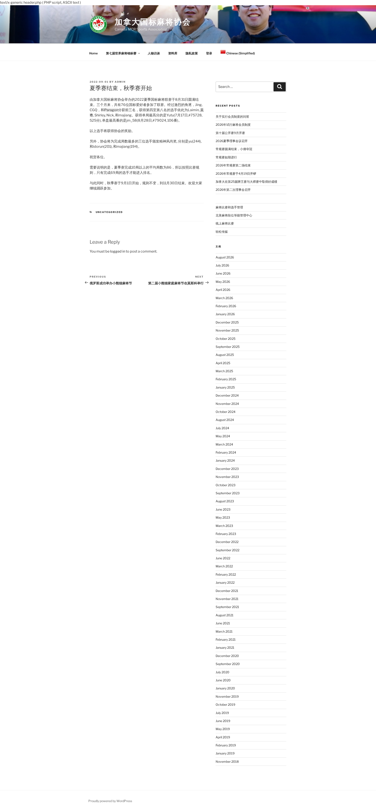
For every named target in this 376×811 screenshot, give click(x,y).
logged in (117, 251)
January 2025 (225, 387)
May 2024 (223, 436)
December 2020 (227, 656)
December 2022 (227, 542)
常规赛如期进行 (226, 157)
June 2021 (223, 623)
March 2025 (224, 371)
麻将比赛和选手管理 (229, 207)
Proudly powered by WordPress (110, 801)
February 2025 (226, 379)
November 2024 (227, 404)
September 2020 (228, 664)
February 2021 (226, 639)
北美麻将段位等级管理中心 (234, 215)
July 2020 (222, 672)
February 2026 (226, 306)
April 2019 (223, 737)
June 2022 (223, 558)
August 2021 (224, 615)
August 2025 (225, 355)
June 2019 (223, 721)
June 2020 (223, 680)
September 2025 (228, 347)
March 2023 (224, 526)
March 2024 (224, 444)
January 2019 (225, 753)
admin (120, 81)
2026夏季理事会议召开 (232, 141)
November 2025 (227, 330)
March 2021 (224, 631)
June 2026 (223, 273)
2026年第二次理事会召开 (233, 189)
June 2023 (223, 509)
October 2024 (225, 412)
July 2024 (222, 428)
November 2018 (227, 761)
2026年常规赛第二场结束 (233, 165)
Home (93, 53)
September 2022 (227, 550)
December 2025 (227, 322)
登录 (209, 53)
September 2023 (228, 493)
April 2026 (223, 290)
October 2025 (225, 338)
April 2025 (223, 363)
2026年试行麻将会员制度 (233, 124)
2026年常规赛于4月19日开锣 (236, 173)
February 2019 (226, 745)
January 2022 (225, 582)
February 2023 (226, 534)
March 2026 (224, 298)
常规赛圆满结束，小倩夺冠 (234, 149)
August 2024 (225, 420)
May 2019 (223, 729)
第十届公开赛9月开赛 (230, 133)
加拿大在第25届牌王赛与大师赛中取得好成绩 (246, 181)
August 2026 (225, 257)
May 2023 (223, 517)
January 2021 (225, 647)
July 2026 (222, 265)
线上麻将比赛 (225, 223)
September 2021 (227, 607)
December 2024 (227, 395)
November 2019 (227, 696)
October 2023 (225, 485)
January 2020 (225, 688)
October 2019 (225, 704)
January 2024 (225, 460)
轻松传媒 (222, 231)
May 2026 (223, 281)
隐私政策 (192, 53)
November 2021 (227, 599)
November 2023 (227, 477)
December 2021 (227, 591)
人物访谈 (154, 53)
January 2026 (225, 314)
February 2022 (226, 574)
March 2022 (224, 566)
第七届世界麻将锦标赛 (121, 53)
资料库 (172, 53)
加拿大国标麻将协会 (153, 22)
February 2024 (226, 452)
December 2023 (227, 469)
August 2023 (225, 501)
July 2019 (222, 713)
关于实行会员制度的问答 (232, 116)
